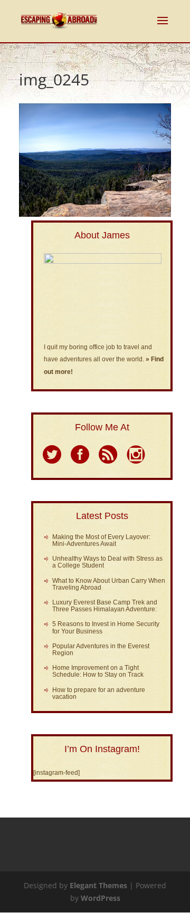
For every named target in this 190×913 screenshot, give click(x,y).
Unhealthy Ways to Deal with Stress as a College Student (107, 562)
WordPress (100, 898)
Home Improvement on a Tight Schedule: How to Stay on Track (98, 671)
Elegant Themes (98, 885)
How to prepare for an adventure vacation (98, 693)
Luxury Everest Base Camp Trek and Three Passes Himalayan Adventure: (104, 606)
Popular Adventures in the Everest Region (100, 649)
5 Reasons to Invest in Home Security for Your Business (105, 627)
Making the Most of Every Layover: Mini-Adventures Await (101, 540)
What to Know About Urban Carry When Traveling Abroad (108, 584)
